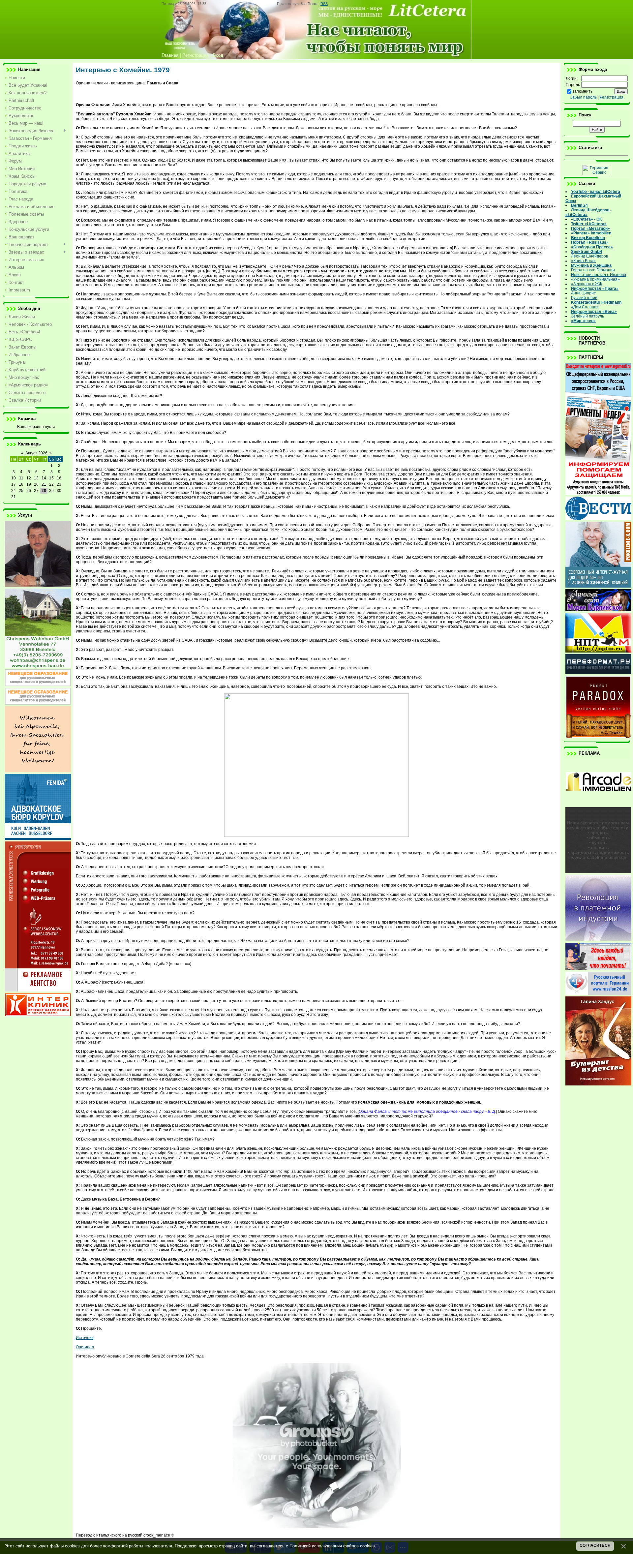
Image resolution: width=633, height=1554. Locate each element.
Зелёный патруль (587, 316)
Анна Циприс (583, 293)
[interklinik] (38, 1015)
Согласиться (595, 1545)
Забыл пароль (583, 97)
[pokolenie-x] (598, 586)
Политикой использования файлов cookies (332, 1545)
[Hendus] (598, 1084)
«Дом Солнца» (585, 307)
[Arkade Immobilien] (598, 804)
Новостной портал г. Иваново (598, 274)
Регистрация (611, 97)
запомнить (582, 91)
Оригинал (85, 1347)
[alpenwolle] (38, 771)
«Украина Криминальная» (595, 279)
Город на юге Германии (593, 270)
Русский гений (584, 297)
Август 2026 (36, 453)
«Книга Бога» (583, 261)
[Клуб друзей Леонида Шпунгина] (598, 939)
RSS (324, 4)
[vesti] (598, 518)
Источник (84, 1337)
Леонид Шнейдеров (589, 256)
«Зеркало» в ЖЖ (586, 284)
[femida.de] (38, 838)
